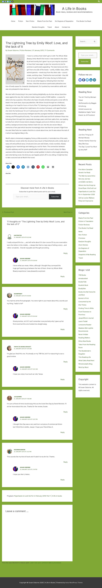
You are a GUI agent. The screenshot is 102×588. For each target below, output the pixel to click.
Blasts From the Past (44, 21)
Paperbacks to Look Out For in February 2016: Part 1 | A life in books (38, 496)
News (80, 231)
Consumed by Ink (84, 302)
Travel (49, 27)
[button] (99, 1)
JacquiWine (18, 396)
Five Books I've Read (85, 228)
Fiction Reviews (25, 50)
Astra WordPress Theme (74, 583)
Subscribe (55, 197)
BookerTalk (82, 282)
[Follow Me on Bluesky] (3, 1)
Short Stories (83, 245)
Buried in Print (83, 298)
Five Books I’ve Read (83, 21)
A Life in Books (74, 8)
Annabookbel (83, 278)
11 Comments (49, 50)
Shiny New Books (84, 341)
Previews (81, 238)
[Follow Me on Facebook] (5, 1)
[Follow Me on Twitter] (8, 1)
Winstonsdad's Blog (85, 364)
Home (13, 21)
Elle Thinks (82, 305)
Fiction (20, 21)
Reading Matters (84, 338)
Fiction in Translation (85, 221)
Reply (66, 253)
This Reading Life (84, 357)
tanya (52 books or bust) (22, 346)
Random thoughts (38, 27)
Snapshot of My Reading (87, 254)
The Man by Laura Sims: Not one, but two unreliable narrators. (86, 179)
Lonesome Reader (84, 325)
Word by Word (83, 367)
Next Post (68, 212)
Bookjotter (82, 288)
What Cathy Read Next (86, 360)
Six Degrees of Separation (64, 21)
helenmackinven (19, 449)
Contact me (66, 27)
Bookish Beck (83, 285)
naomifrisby (18, 293)
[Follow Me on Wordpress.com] (13, 1)
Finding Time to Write (86, 308)
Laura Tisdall (82, 321)
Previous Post (8, 212)
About (57, 27)
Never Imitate (83, 334)
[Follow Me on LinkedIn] (10, 1)
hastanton (18, 235)
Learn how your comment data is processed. (45, 563)
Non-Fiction (30, 21)
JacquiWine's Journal (86, 318)
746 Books (82, 275)
